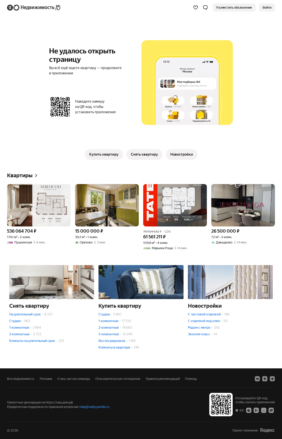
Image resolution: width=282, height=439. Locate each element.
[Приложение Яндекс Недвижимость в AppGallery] (263, 410)
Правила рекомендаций (163, 379)
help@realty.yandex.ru (94, 407)
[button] (205, 7)
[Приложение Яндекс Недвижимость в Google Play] (256, 410)
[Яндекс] (267, 430)
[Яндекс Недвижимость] (34, 7)
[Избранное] (196, 7)
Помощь (191, 379)
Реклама (46, 379)
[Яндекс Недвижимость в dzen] (264, 378)
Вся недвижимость (20, 379)
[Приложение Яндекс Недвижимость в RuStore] (271, 410)
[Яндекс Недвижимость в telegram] (272, 378)
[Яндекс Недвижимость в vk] (257, 378)
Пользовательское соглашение (117, 379)
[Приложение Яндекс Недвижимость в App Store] (248, 410)
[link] (267, 7)
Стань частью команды (73, 379)
